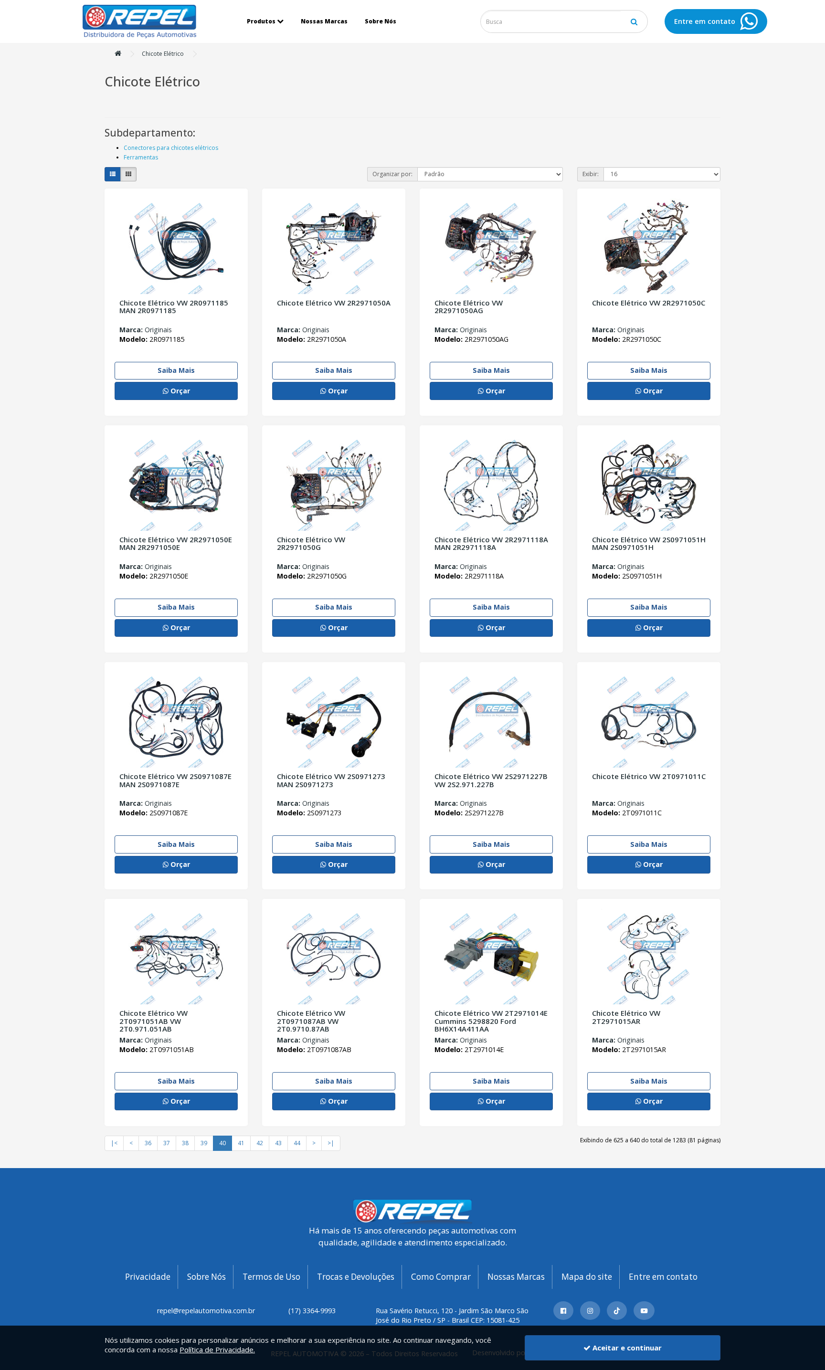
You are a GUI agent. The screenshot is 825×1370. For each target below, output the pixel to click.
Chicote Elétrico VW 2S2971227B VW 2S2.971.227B (491, 780)
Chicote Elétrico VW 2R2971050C (648, 302)
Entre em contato (663, 1276)
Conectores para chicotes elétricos (171, 148)
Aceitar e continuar (626, 1347)
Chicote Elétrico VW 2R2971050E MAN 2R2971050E (175, 543)
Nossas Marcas (324, 21)
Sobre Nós (380, 21)
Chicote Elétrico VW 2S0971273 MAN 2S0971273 (331, 780)
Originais (145, 329)
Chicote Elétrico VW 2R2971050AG (468, 307)
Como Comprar (441, 1276)
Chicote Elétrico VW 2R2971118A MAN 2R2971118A (491, 543)
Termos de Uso (271, 1276)
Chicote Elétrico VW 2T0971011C (649, 776)
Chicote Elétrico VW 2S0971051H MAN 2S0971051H (649, 543)
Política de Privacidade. (217, 1349)
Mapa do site (586, 1276)
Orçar (179, 390)
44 (297, 1143)
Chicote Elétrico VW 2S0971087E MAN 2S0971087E (175, 780)
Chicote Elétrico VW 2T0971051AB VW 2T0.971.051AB (153, 1020)
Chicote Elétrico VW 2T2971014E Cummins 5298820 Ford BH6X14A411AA (491, 1020)
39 (204, 1143)
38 (185, 1143)
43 (278, 1143)
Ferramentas (141, 157)
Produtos (261, 21)
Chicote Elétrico (163, 54)
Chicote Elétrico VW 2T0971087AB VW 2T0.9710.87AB (311, 1020)
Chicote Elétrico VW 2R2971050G (311, 543)
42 (259, 1143)
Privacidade (147, 1276)
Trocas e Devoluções (355, 1276)
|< (114, 1143)
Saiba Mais (176, 370)
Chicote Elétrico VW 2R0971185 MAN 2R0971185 (173, 307)
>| (331, 1143)
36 (148, 1143)
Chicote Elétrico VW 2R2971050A (334, 302)
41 (241, 1143)
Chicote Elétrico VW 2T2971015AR (626, 1017)
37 (166, 1143)
